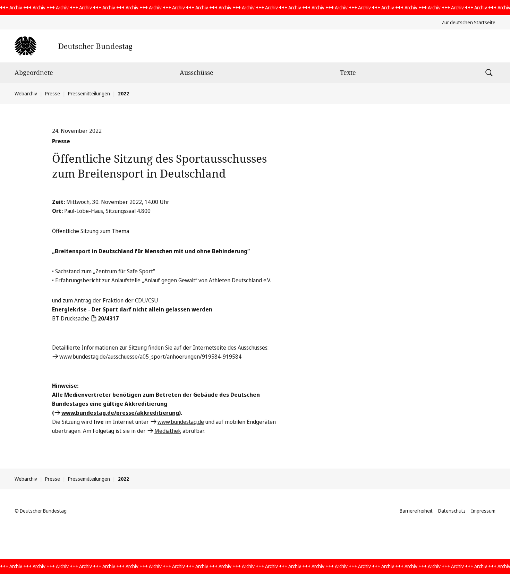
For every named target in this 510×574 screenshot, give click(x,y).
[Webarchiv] (73, 45)
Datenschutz (452, 510)
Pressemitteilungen (89, 93)
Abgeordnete (34, 72)
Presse (52, 93)
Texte (348, 72)
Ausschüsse (196, 72)
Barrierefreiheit (416, 510)
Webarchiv (26, 93)
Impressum (483, 510)
